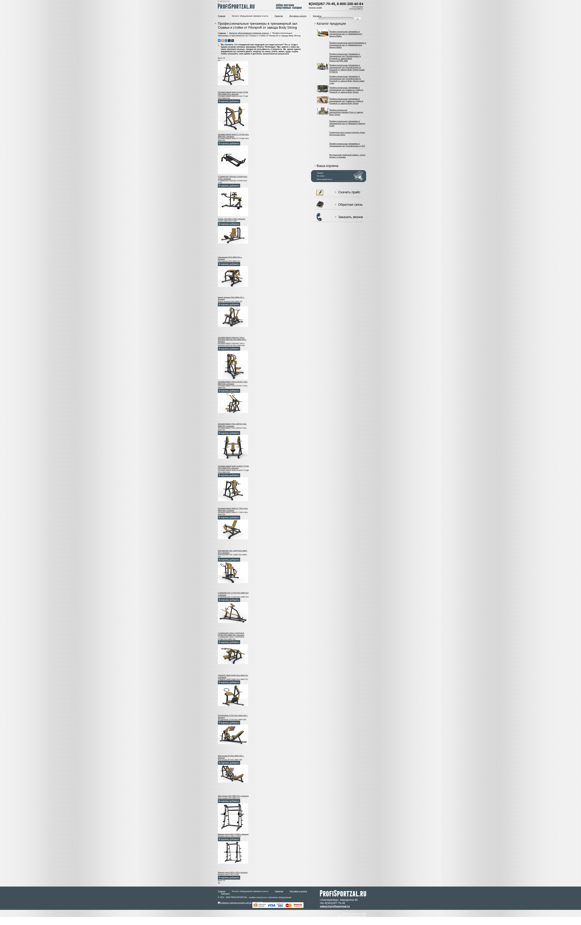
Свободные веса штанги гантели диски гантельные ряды (347, 133)
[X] (229, 40)
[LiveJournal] (232, 40)
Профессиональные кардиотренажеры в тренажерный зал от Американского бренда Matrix (347, 45)
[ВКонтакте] (219, 40)
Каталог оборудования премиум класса (250, 16)
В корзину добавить (229, 101)
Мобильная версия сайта (354, 913)
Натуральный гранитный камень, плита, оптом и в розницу (347, 156)
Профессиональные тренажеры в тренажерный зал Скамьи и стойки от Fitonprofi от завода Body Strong (346, 89)
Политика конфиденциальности (351, 916)
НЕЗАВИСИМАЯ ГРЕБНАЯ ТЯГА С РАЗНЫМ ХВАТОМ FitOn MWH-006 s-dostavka (232, 339)
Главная (221, 16)
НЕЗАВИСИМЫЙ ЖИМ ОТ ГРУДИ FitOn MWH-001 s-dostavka (233, 135)
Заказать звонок (350, 217)
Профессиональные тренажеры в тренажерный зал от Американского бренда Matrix (345, 33)
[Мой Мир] (226, 40)
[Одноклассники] (222, 40)
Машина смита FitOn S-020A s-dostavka (233, 834)
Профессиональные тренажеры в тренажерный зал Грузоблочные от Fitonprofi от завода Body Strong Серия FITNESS (347, 67)
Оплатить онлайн (315, 7)
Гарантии (279, 16)
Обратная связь (350, 204)
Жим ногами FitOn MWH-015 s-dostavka (233, 796)
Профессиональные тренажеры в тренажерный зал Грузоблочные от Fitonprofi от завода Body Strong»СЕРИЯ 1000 (345, 56)
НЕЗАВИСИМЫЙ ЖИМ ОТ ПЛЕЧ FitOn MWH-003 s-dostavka (233, 509)
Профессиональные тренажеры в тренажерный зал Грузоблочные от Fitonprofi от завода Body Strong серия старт (346, 78)
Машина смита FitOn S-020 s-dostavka (233, 872)
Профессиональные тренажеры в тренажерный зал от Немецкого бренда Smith (347, 123)
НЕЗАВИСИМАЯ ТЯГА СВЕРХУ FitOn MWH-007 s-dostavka (232, 425)
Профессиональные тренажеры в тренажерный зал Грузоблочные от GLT (347, 145)
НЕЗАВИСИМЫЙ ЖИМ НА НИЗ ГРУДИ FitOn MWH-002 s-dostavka (233, 93)
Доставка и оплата (297, 16)
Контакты (317, 16)
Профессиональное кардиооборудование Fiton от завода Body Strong (346, 112)
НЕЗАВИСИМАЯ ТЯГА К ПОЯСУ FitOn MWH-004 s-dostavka (233, 383)
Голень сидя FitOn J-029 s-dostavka (231, 219)
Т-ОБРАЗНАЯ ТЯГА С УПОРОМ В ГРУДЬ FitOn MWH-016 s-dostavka (231, 634)
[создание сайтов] (227, 903)
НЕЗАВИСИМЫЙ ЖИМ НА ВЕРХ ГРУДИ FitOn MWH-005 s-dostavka (233, 467)
